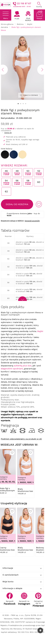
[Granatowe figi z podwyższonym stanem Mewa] (14, 154)
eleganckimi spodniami (12, 368)
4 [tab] (25, 103)
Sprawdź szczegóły (32, 221)
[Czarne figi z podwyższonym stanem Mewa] (5, 154)
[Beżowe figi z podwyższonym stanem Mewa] (22, 154)
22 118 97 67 (24, 3)
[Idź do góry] (40, 630)
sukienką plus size (22, 365)
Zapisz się (8, 133)
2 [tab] (20, 103)
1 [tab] (18, 103)
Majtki (40, 331)
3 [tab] (23, 103)
